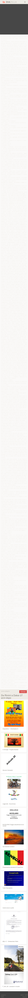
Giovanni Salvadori (8, 770)
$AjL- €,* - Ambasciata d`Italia (10, 941)
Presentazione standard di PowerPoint (13, 867)
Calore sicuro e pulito (8, 908)
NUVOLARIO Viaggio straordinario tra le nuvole (13, 825)
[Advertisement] (14, 19)
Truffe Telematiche (7, 888)
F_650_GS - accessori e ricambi (11, 986)
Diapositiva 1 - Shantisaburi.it (10, 729)
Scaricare (23, 692)
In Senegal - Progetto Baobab (10, 749)
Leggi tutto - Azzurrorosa (9, 804)
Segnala (24, 997)
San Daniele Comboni (8, 846)
